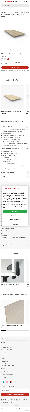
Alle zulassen (15, 211)
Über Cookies (15, 224)
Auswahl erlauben (15, 215)
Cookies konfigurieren (15, 219)
